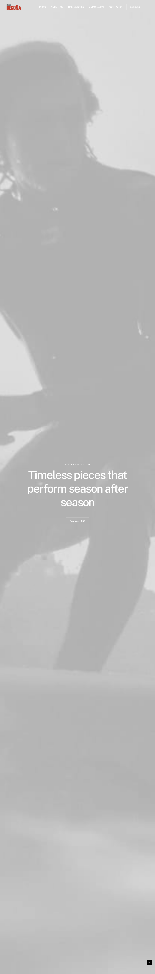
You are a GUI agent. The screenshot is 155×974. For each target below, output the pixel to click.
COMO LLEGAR (96, 7)
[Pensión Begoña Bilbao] (14, 7)
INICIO (42, 7)
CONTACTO (115, 7)
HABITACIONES (76, 7)
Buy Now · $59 (77, 521)
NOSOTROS (57, 7)
